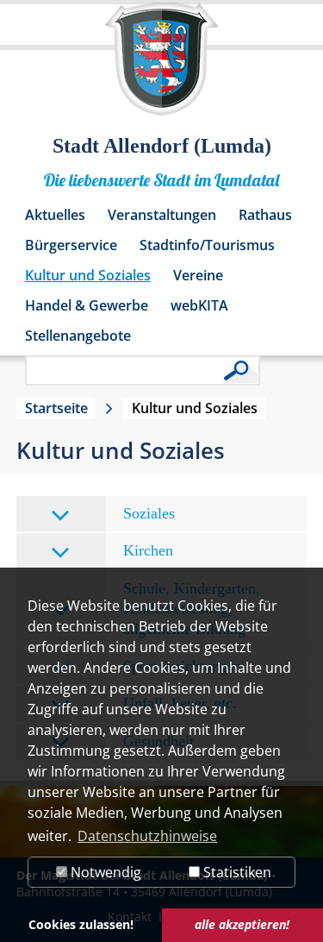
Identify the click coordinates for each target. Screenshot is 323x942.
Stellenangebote (78, 335)
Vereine (198, 275)
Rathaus (265, 214)
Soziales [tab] (149, 513)
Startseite (56, 408)
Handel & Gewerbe (86, 305)
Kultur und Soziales (88, 275)
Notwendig (104, 872)
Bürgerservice (71, 245)
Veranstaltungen (162, 214)
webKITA (199, 305)
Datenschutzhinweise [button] (147, 835)
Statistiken (235, 872)
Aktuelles (55, 214)
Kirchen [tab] (148, 550)
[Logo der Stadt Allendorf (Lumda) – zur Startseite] (161, 67)
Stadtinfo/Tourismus (207, 245)
